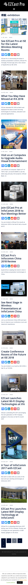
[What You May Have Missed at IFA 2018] (14, 80)
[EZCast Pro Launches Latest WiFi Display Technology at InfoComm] (14, 494)
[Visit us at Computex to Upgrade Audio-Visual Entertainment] (14, 134)
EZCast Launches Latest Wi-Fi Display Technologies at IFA (13, 401)
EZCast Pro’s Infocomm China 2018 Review (11, 258)
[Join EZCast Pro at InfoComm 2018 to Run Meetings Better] (14, 191)
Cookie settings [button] (10, 582)
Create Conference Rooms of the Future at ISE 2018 (13, 354)
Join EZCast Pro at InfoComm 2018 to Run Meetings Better (13, 210)
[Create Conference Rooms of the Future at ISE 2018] (14, 337)
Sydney (14, 554)
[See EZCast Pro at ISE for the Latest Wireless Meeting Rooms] (14, 26)
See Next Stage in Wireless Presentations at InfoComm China (11, 307)
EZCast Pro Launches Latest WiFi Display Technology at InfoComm (13, 513)
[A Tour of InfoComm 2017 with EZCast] (14, 442)
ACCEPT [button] (20, 582)
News (10, 37)
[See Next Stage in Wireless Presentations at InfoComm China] (14, 288)
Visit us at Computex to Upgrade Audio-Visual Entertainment (14, 158)
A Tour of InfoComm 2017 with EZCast (13, 466)
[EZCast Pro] (14, 4)
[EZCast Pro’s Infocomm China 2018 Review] (14, 240)
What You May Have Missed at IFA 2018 (13, 97)
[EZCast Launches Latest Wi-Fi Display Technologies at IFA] (14, 383)
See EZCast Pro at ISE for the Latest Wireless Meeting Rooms (13, 45)
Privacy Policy (23, 580)
